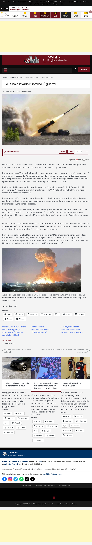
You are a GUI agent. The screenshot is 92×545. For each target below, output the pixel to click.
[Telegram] (15, 479)
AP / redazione (25, 92)
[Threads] (32, 479)
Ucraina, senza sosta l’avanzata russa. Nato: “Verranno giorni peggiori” (71, 329)
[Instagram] (10, 479)
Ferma (71, 151)
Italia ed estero (7, 341)
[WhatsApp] (21, 479)
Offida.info (54, 57)
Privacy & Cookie (64, 485)
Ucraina (12, 343)
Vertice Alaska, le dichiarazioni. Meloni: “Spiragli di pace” (40, 329)
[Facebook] (4, 479)
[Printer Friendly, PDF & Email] (79, 159)
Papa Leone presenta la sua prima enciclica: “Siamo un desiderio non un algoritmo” (46, 385)
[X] (27, 479)
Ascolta (62, 151)
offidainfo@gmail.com (53, 474)
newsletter (84, 69)
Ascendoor (56, 504)
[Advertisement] (46, 36)
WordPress (72, 504)
